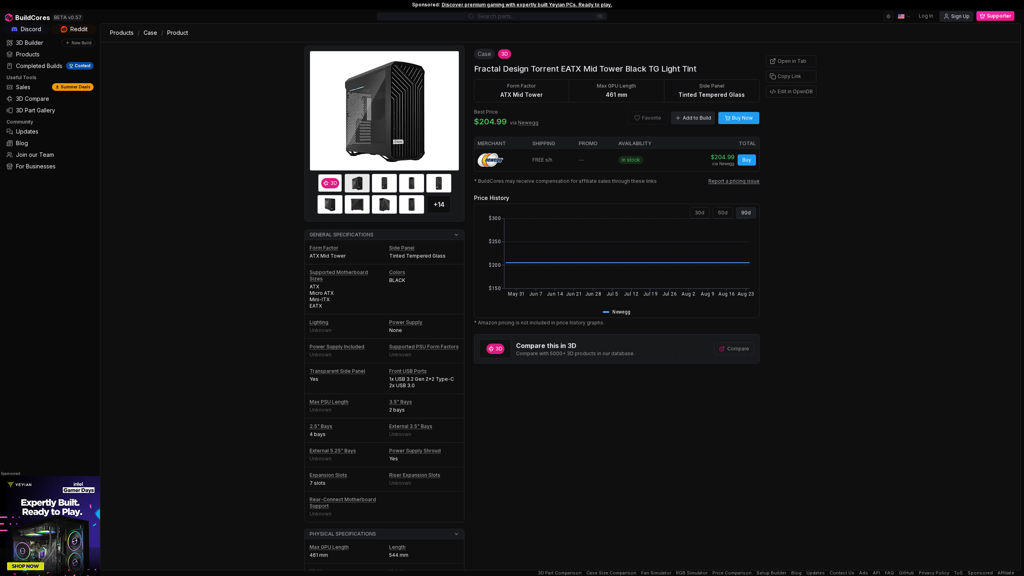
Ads (863, 573)
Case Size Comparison (611, 573)
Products (122, 32)
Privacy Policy (934, 573)
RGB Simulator (692, 573)
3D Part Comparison (560, 573)
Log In (926, 16)
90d (746, 213)
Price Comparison (732, 573)
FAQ (889, 573)
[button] (384, 235)
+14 (439, 204)
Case (150, 32)
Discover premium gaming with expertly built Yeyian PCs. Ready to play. (527, 5)
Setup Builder (771, 573)
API (876, 573)
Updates (815, 573)
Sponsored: (426, 5)
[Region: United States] (904, 16)
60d (723, 213)
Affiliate (1006, 573)
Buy (746, 160)
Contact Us (842, 573)
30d (699, 213)
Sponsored (10, 473)
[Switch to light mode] (888, 16)
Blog (796, 573)
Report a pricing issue (734, 181)
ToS (958, 573)
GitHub (906, 573)
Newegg (528, 123)
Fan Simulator (656, 573)
